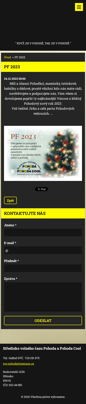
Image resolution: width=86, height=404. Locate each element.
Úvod (7, 57)
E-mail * (10, 243)
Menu (79, 7)
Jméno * (10, 225)
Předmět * (11, 261)
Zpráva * (10, 278)
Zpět (10, 200)
